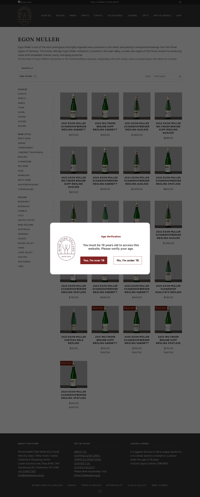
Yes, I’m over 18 (93, 260)
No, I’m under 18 (128, 260)
